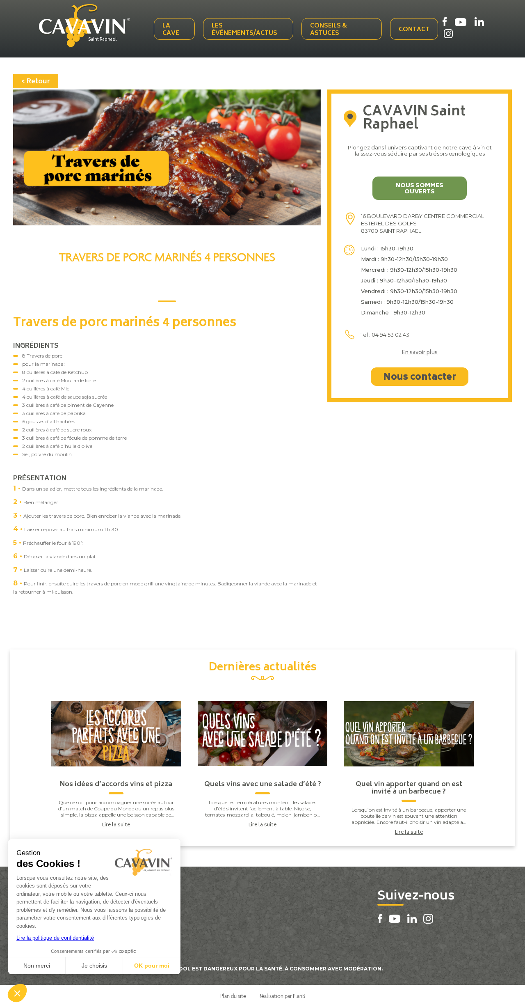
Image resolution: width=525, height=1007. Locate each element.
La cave (170, 30)
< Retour (35, 81)
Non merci (36, 965)
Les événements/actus (244, 30)
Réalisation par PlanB (281, 996)
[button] (17, 993)
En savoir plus (420, 353)
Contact (414, 30)
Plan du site (233, 996)
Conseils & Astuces (328, 30)
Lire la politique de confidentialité (55, 938)
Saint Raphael (102, 40)
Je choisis (94, 965)
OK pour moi (151, 965)
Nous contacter (419, 377)
